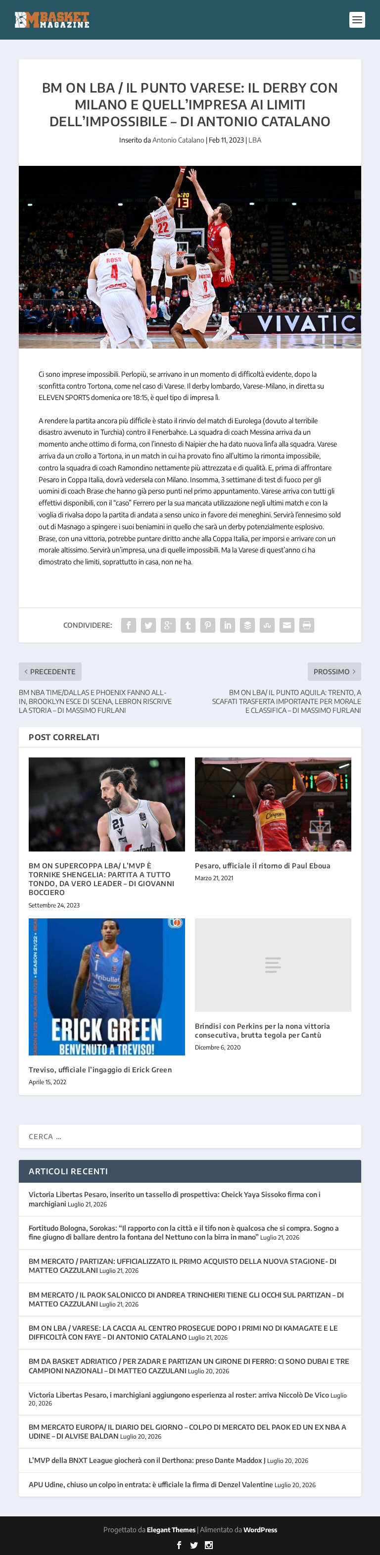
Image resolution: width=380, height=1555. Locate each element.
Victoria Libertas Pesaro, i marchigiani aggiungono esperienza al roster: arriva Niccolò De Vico (179, 1395)
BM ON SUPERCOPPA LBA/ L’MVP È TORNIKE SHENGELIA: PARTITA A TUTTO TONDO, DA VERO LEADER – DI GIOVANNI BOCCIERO (102, 879)
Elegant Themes (171, 1530)
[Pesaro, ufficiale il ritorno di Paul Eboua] (273, 804)
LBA (254, 140)
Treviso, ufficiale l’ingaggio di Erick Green (100, 1069)
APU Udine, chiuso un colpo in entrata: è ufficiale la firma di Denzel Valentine (151, 1484)
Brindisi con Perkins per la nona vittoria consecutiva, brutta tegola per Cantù (263, 1030)
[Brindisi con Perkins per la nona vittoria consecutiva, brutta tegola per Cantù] (273, 965)
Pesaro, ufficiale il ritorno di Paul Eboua (263, 865)
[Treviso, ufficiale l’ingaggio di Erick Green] (107, 987)
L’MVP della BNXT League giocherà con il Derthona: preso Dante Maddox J (147, 1460)
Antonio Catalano (178, 140)
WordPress (260, 1530)
